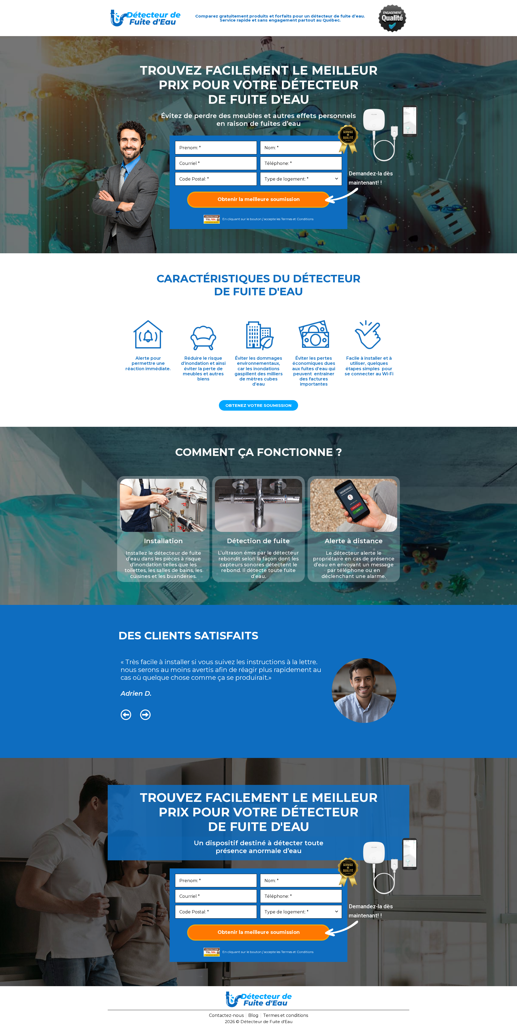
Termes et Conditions (297, 219)
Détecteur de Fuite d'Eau (266, 1021)
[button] (126, 714)
